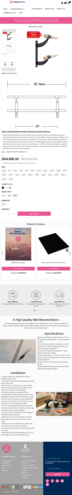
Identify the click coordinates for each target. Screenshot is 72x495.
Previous (9, 30)
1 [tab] (34, 310)
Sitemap (24, 477)
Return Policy (6, 466)
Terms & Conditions (28, 465)
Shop (5, 9)
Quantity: (6, 209)
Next (9, 69)
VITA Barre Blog (37, 9)
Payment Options (7, 461)
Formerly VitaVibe (8, 487)
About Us (25, 472)
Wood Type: (6, 192)
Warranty (5, 470)
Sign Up (58, 474)
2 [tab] (37, 310)
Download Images (36, 26)
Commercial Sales (9, 12)
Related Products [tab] (36, 224)
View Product (18, 268)
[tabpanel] (12, 297)
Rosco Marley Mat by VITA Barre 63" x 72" (53, 262)
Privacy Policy (26, 475)
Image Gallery (49, 9)
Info (20, 12)
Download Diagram (10, 73)
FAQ (3, 468)
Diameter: (6, 200)
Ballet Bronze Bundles (18, 262)
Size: (4, 167)
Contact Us (61, 9)
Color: (7, 184)
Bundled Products (16, 9)
